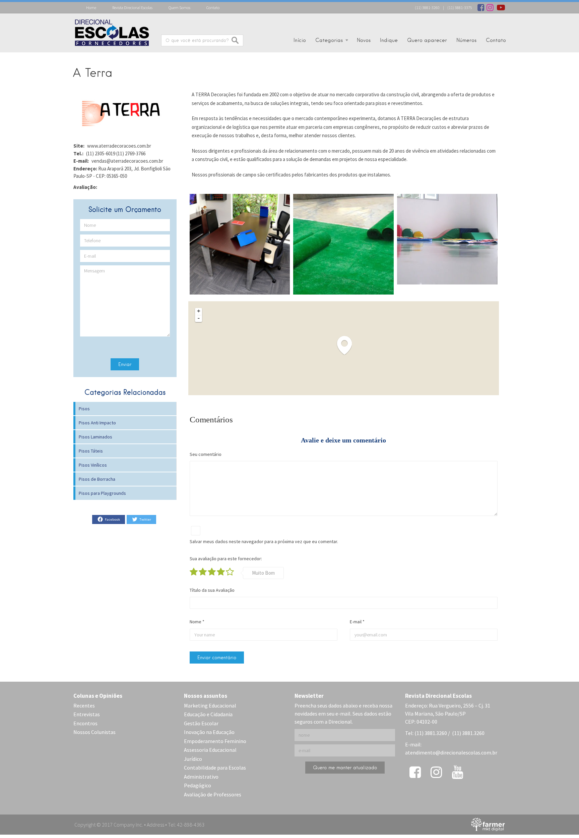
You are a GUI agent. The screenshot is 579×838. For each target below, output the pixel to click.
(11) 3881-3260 (427, 7)
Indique (389, 40)
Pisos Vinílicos (93, 465)
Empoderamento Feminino (215, 741)
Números (466, 40)
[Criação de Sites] (488, 824)
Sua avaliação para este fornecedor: (226, 559)
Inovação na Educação (209, 732)
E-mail (357, 622)
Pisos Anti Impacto (97, 423)
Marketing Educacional (210, 705)
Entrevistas (86, 714)
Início (300, 40)
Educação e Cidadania (208, 714)
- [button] (198, 318)
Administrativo (201, 776)
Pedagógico (197, 785)
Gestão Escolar (201, 723)
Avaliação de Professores (212, 794)
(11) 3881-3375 (459, 7)
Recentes (84, 705)
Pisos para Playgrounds (102, 493)
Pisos (84, 409)
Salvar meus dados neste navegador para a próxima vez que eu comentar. (264, 541)
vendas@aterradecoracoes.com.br (127, 161)
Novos (364, 40)
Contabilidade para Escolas (215, 767)
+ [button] (198, 311)
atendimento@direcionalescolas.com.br (451, 752)
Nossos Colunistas (94, 732)
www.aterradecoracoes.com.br (119, 146)
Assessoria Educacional (210, 749)
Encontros (85, 723)
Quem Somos (179, 7)
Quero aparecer (427, 40)
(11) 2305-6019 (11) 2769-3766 (115, 153)
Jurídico (193, 758)
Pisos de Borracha (97, 479)
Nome (197, 622)
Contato (212, 7)
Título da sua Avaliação (212, 590)
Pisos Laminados (95, 437)
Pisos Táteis (91, 451)
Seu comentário (205, 454)
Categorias (329, 40)
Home (91, 7)
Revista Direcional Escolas (132, 7)
